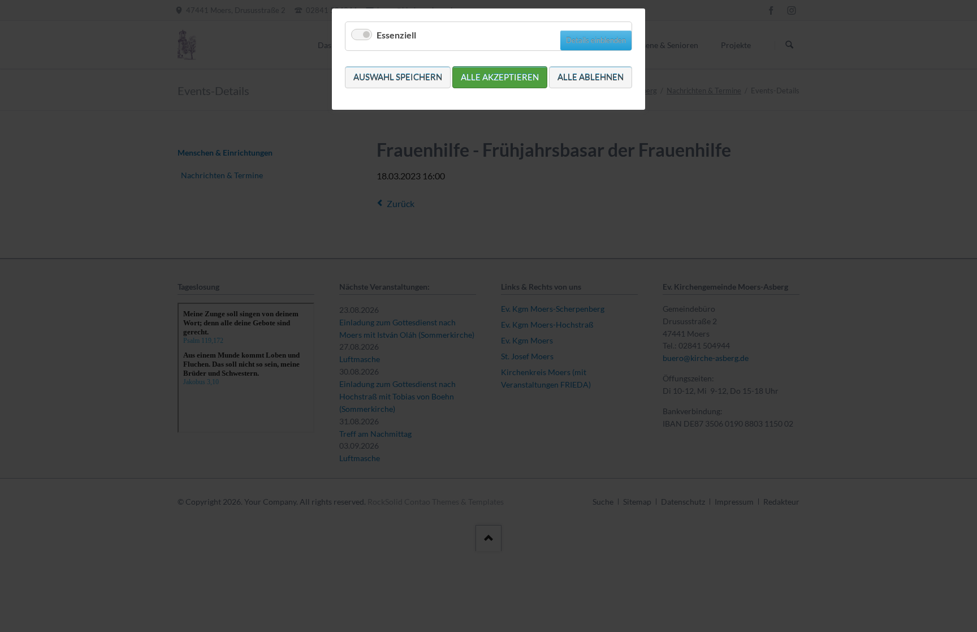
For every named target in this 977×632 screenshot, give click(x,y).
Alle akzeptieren (500, 77)
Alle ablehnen (590, 77)
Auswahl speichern (397, 77)
